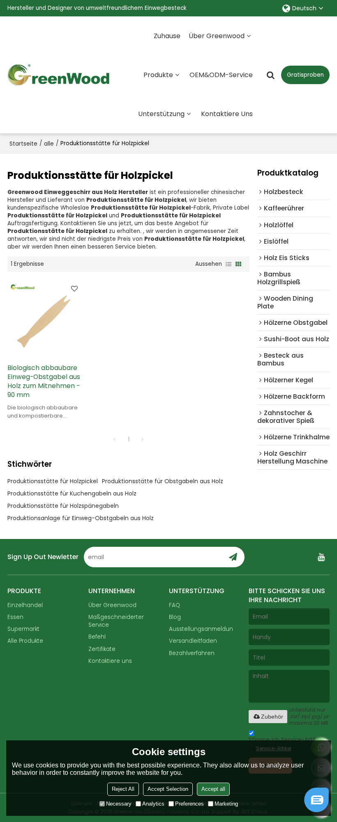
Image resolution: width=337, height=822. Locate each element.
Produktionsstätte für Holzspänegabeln (63, 506)
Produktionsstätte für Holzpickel (52, 481)
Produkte (158, 75)
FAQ (174, 605)
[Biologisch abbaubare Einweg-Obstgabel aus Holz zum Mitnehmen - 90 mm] (45, 317)
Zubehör (272, 716)
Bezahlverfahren (192, 653)
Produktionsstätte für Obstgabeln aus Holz (162, 481)
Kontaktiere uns (227, 114)
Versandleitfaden (193, 641)
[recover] (316, 809)
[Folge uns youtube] (321, 557)
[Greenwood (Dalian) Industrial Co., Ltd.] (58, 75)
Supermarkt (23, 629)
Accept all (213, 789)
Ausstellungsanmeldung (203, 629)
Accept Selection (168, 789)
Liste (228, 264)
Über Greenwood (217, 36)
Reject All (123, 789)
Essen (15, 617)
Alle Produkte (25, 641)
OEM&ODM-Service (221, 75)
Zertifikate (101, 649)
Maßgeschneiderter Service (116, 621)
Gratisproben (305, 75)
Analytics (153, 804)
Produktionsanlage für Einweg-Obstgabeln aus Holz (80, 518)
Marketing (226, 804)
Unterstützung (161, 114)
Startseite (23, 143)
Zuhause (167, 36)
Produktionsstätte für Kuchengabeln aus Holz (71, 493)
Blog (175, 617)
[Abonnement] (232, 557)
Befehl (97, 637)
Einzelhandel (25, 605)
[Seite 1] (114, 439)
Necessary (119, 804)
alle (49, 143)
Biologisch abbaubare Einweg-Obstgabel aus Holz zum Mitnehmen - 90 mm (43, 381)
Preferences (189, 804)
